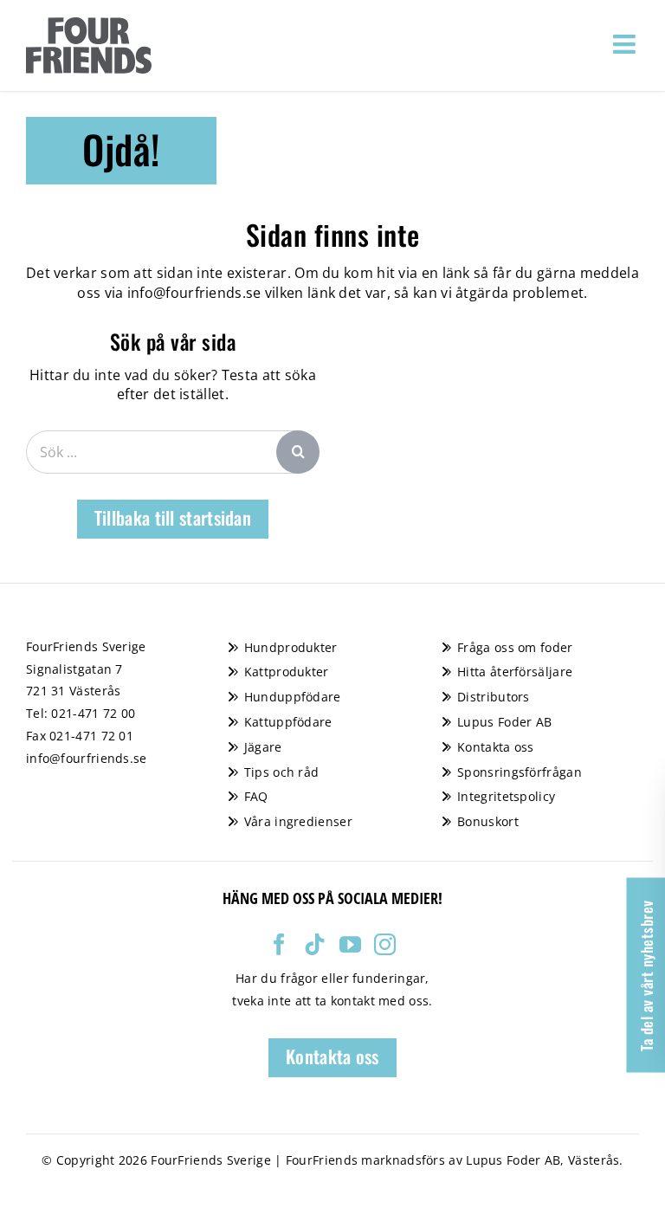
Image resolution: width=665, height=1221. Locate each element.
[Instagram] (385, 944)
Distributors (493, 696)
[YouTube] (350, 944)
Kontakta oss (495, 747)
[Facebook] (279, 944)
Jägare (263, 747)
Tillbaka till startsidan (172, 517)
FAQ (256, 796)
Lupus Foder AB (504, 722)
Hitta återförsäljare (514, 671)
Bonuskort (488, 821)
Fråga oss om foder (514, 647)
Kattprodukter (286, 671)
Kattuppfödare (288, 722)
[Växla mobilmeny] (626, 44)
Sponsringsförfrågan (519, 772)
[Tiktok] (315, 944)
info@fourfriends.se (194, 292)
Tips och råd (282, 772)
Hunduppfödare (292, 696)
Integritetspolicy (506, 796)
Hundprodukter (291, 647)
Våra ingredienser (298, 821)
